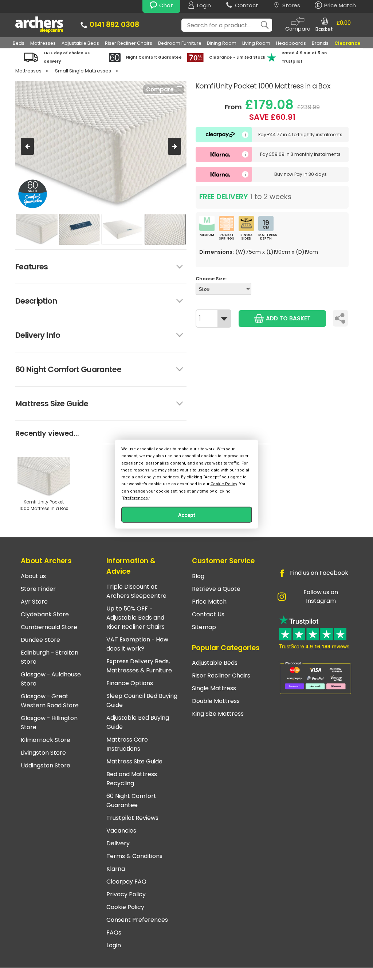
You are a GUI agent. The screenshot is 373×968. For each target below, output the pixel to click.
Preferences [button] (135, 497)
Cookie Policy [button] (224, 484)
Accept (186, 515)
